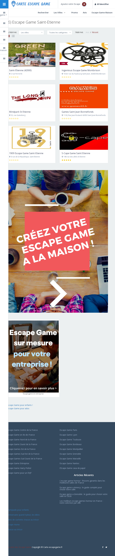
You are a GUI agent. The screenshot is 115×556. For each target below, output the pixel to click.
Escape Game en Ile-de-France (21, 434)
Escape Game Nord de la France (21, 439)
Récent (95, 32)
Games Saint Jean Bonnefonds (78, 111)
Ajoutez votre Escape (71, 4)
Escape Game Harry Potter (19, 468)
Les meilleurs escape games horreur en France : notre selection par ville (81, 502)
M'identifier (103, 4)
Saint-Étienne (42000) (20, 70)
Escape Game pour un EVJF (19, 473)
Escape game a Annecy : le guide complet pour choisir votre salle (81, 488)
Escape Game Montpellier (71, 449)
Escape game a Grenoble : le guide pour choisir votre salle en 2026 (83, 495)
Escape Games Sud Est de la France (23, 453)
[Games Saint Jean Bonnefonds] (84, 96)
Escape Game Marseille (70, 458)
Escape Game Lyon (68, 434)
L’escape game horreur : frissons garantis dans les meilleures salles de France (82, 481)
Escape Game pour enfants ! (20, 405)
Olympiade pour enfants (18, 510)
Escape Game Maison (102, 12)
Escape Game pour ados (18, 408)
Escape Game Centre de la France (22, 430)
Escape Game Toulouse (70, 439)
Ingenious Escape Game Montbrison (81, 70)
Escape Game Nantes (69, 463)
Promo (74, 12)
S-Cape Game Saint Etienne (76, 153)
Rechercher (43, 12)
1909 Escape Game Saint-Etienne (26, 153)
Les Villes (58, 12)
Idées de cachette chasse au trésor (23, 519)
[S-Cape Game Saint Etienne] (84, 138)
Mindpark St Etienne (20, 111)
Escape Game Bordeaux (70, 444)
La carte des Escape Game (19, 547)
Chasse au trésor (15, 529)
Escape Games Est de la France (21, 449)
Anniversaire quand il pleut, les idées (23, 514)
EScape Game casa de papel (72, 468)
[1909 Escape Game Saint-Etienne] (31, 138)
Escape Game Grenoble (70, 453)
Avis (85, 12)
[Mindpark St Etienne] (31, 96)
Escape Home (13, 524)
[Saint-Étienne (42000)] (31, 55)
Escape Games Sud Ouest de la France (24, 458)
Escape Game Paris (68, 430)
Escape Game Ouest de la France (22, 444)
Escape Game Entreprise (18, 463)
